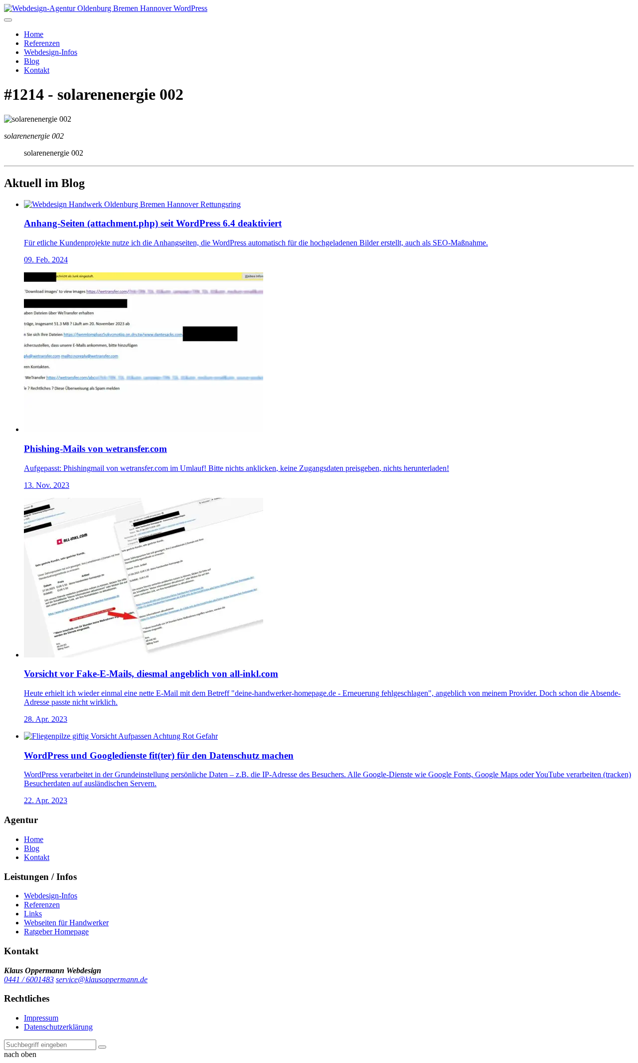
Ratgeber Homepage (56, 931)
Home (33, 34)
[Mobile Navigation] (8, 19)
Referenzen (42, 43)
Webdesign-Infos (50, 52)
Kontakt (36, 70)
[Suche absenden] (102, 1047)
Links (33, 913)
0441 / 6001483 (29, 979)
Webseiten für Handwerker (66, 922)
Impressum (41, 1018)
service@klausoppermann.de (102, 979)
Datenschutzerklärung (58, 1027)
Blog (31, 61)
